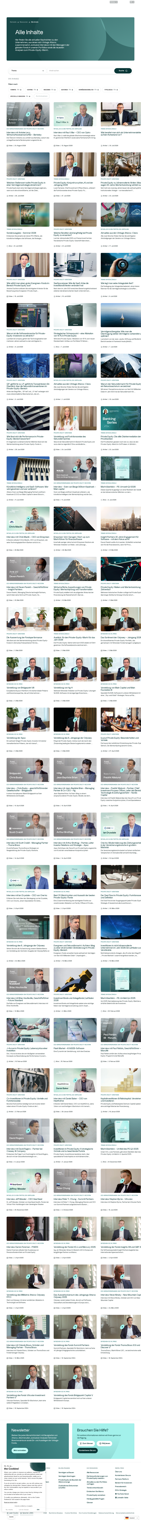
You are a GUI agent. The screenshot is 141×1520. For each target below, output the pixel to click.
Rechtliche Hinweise (56, 1513)
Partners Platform (122, 1479)
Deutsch (132, 1518)
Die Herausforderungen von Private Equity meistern (97, 1477)
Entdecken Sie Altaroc (95, 1491)
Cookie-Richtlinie (71, 1513)
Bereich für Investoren (123, 1483)
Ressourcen (24, 22)
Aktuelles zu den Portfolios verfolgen (97, 1483)
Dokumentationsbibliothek (125, 1513)
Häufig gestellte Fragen (95, 1499)
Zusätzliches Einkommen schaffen (68, 1487)
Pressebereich (120, 1486)
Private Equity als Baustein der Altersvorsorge (69, 1481)
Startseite (13, 22)
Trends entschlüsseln (95, 1488)
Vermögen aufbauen (66, 1472)
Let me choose (24, 1509)
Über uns (118, 1472)
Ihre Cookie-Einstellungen (88, 1513)
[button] (11, 1517)
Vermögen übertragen (66, 1476)
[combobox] (131, 1518)
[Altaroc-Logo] (12, 8)
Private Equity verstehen (96, 1495)
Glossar (90, 1502)
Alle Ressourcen (93, 1472)
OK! (38, 1509)
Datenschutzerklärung (106, 1513)
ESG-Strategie (120, 1490)
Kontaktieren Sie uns (123, 1475)
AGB (45, 1513)
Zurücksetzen (41, 96)
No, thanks (9, 1509)
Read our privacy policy (10, 1502)
